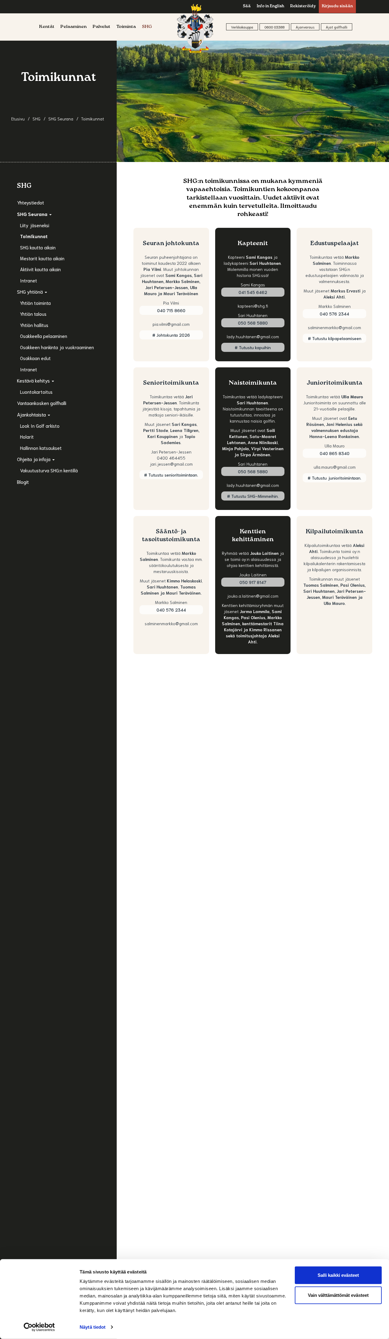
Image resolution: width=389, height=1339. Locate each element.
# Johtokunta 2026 (171, 335)
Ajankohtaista (32, 414)
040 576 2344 (334, 313)
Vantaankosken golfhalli (41, 403)
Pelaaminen (73, 27)
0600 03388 (274, 27)
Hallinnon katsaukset (41, 448)
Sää (247, 6)
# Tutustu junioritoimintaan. (334, 478)
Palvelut (101, 27)
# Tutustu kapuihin (253, 347)
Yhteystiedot (30, 202)
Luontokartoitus (36, 392)
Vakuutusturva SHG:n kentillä (49, 470)
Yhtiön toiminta (35, 303)
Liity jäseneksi (34, 225)
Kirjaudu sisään (337, 6)
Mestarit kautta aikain (42, 258)
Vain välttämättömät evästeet (338, 1294)
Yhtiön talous (33, 314)
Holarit (27, 436)
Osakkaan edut (35, 358)
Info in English (270, 6)
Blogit (23, 481)
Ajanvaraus (305, 27)
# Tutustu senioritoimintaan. (171, 474)
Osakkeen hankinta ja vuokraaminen (57, 347)
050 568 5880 (253, 322)
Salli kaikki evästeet (338, 1275)
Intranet (28, 280)
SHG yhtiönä (30, 291)
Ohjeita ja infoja (34, 459)
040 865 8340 (334, 453)
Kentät (46, 27)
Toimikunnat (33, 236)
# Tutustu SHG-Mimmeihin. (253, 496)
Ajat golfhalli (336, 27)
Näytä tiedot (92, 1327)
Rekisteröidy (303, 6)
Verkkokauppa (242, 27)
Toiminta (126, 27)
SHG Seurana (33, 214)
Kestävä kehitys (34, 380)
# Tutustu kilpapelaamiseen (334, 338)
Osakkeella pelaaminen (43, 336)
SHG (147, 27)
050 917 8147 (252, 582)
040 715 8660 (171, 310)
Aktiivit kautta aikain (40, 269)
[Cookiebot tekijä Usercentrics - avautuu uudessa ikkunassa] (39, 1327)
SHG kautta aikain (38, 247)
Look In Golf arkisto (40, 426)
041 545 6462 (253, 292)
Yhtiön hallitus (34, 325)
